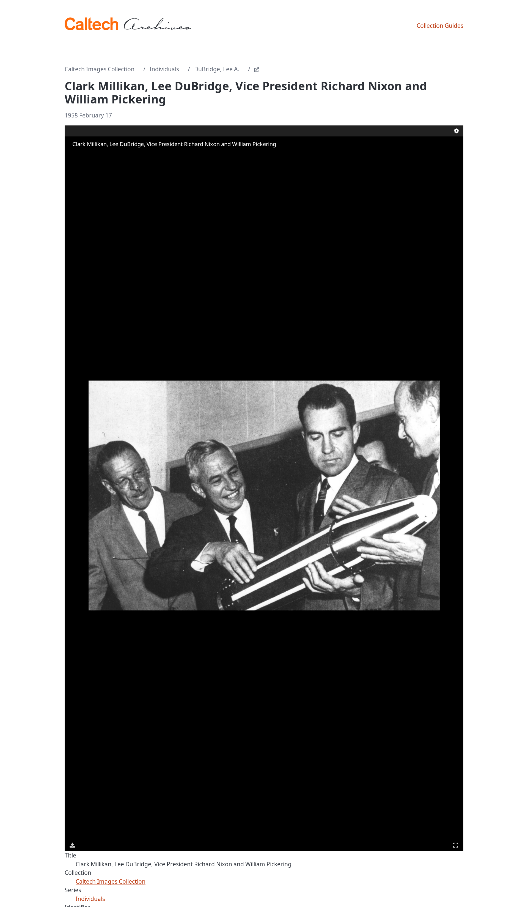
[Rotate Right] (88, 155)
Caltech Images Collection (99, 69)
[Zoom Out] (80, 155)
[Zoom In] (73, 155)
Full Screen (455, 845)
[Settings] (456, 130)
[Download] (72, 845)
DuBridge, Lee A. (216, 69)
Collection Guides (440, 25)
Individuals (164, 69)
